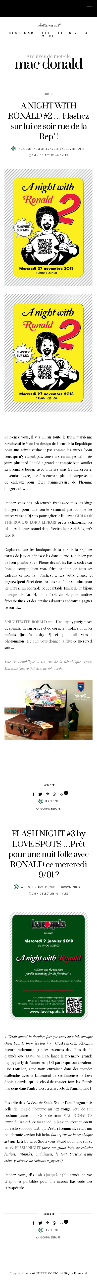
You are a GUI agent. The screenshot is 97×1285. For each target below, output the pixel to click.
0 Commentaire (74, 149)
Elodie (26, 149)
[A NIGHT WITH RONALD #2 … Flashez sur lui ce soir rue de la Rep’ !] (48, 227)
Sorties (48, 94)
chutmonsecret (49, 25)
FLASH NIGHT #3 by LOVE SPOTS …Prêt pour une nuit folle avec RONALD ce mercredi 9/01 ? (48, 854)
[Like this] (62, 794)
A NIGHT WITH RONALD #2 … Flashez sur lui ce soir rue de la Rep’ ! (48, 121)
